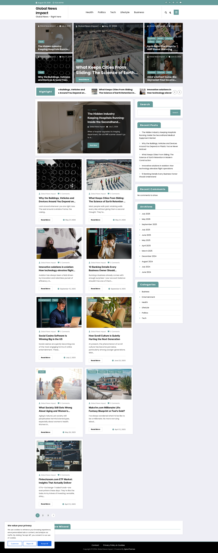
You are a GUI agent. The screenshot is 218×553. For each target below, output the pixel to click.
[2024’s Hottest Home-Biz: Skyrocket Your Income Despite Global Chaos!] (163, 68)
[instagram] (177, 2)
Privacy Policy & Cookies (114, 545)
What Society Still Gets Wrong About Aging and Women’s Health (55, 409)
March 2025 (147, 251)
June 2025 (146, 235)
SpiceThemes (129, 549)
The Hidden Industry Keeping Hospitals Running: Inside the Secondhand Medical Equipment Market (54, 48)
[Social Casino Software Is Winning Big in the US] (59, 312)
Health (89, 12)
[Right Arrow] (179, 92)
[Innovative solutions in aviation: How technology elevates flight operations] (59, 243)
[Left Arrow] (175, 92)
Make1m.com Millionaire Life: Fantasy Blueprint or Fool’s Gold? (107, 409)
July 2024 (146, 266)
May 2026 (146, 219)
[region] (29, 535)
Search (145, 104)
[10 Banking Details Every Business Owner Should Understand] (109, 243)
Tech (113, 12)
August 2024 (147, 261)
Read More (111, 79)
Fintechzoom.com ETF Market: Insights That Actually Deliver (56, 481)
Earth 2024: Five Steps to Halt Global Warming (161, 48)
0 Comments (65, 194)
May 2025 (146, 240)
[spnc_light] (170, 12)
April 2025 (146, 245)
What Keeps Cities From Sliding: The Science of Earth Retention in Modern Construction (91, 91)
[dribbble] (173, 2)
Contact (95, 545)
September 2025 (149, 224)
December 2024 (149, 256)
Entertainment (45, 300)
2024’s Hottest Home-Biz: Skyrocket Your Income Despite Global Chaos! (162, 78)
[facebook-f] (166, 2)
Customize (15, 543)
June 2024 (146, 272)
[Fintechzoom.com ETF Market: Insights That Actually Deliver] (59, 456)
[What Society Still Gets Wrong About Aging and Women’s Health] (59, 384)
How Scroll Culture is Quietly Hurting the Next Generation (104, 337)
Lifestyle (125, 12)
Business (139, 12)
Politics (102, 12)
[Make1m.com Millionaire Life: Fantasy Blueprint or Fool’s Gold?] (109, 384)
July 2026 (146, 213)
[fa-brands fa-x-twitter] (169, 2)
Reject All (29, 543)
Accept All (44, 543)
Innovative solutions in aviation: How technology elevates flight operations (138, 91)
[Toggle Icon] (176, 12)
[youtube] (180, 2)
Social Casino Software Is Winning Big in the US (53, 337)
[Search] (166, 12)
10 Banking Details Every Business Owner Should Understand (128, 70)
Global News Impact (46, 10)
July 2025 (146, 229)
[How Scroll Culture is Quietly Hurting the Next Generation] (109, 312)
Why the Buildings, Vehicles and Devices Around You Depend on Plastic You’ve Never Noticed (54, 78)
